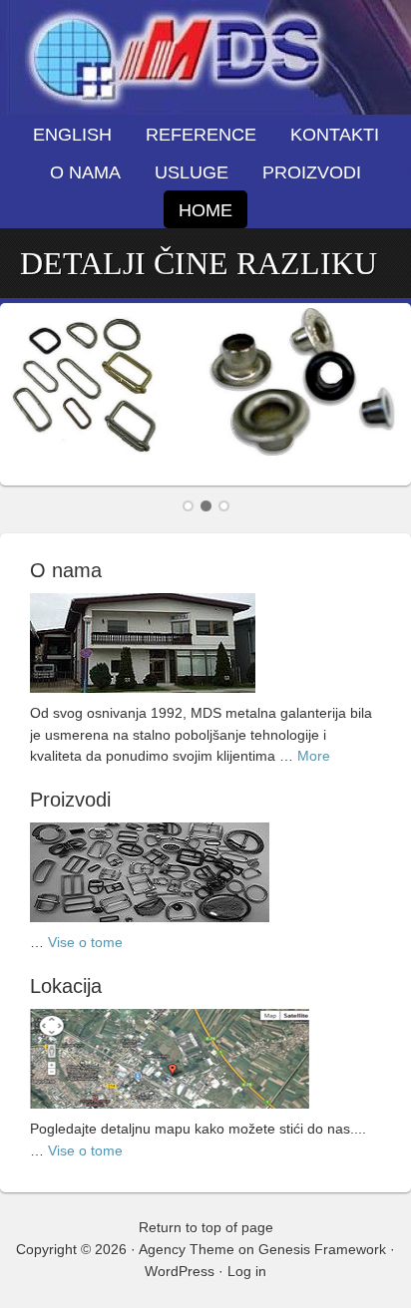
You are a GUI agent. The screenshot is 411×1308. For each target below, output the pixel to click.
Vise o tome (85, 942)
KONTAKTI (334, 135)
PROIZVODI (304, 172)
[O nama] (142, 698)
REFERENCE (201, 135)
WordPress (179, 1271)
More (313, 756)
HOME (205, 210)
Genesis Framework (322, 1249)
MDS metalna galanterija (205, 57)
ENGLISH (72, 135)
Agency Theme (186, 1249)
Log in (246, 1271)
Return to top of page (206, 1227)
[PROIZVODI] (149, 927)
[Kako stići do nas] (169, 1114)
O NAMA (85, 172)
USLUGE (191, 172)
